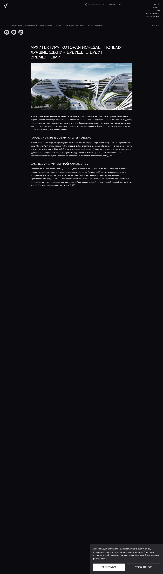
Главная (157, 4)
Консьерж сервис (153, 13)
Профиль (112, 5)
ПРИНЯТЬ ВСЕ (109, 567)
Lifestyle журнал (153, 16)
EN (120, 5)
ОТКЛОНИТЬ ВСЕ (143, 567)
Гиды (158, 10)
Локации (156, 7)
